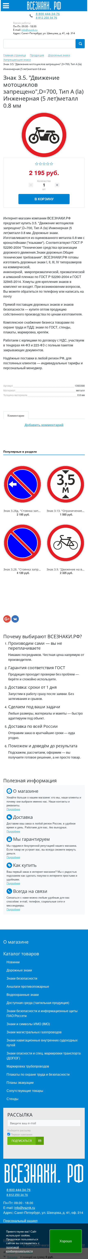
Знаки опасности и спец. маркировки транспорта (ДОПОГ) (44, 1055)
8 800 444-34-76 (48, 14)
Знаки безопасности (22, 978)
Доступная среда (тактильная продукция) (38, 1002)
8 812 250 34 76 (46, 18)
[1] (36, 163)
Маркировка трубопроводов (28, 1066)
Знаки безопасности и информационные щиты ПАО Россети (42, 1013)
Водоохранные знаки (23, 994)
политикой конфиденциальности (19, 1249)
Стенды (12, 1098)
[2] (40, 163)
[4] (47, 163)
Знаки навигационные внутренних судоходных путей (42, 1042)
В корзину (44, 199)
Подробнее (13, 809)
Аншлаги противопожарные (28, 986)
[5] (51, 163)
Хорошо (66, 1241)
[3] (44, 163)
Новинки (13, 962)
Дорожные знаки (19, 970)
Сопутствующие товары (25, 1090)
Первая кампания (21, 1134)
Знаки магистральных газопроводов (34, 1032)
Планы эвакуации (20, 1082)
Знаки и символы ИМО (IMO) (28, 1023)
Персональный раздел (20, 1220)
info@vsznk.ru (29, 30)
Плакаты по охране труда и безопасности (38, 1074)
